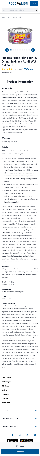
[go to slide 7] (24, 49)
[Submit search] (36, 10)
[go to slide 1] (10, 49)
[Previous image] (7, 49)
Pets (9, 17)
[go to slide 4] (17, 49)
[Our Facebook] (13, 435)
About (5, 411)
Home (3, 17)
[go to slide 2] (13, 49)
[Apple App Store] (12, 440)
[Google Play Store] (26, 441)
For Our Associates (10, 427)
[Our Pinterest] (5, 435)
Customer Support (10, 419)
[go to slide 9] (29, 49)
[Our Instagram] (20, 435)
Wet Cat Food (17, 17)
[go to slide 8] (26, 49)
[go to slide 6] (22, 49)
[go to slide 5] (20, 49)
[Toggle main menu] (4, 3)
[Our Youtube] (35, 435)
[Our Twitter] (27, 435)
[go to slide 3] (15, 49)
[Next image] (32, 49)
